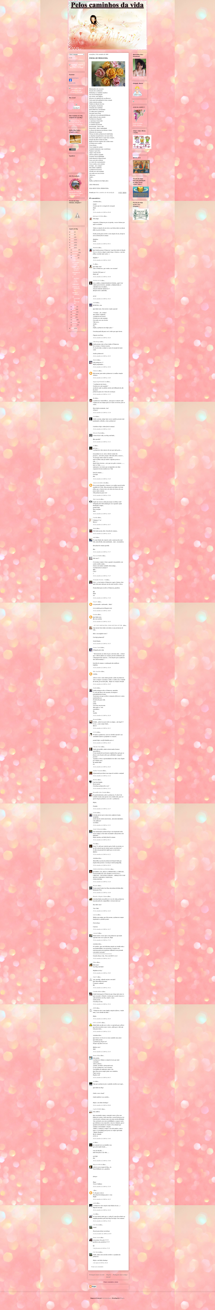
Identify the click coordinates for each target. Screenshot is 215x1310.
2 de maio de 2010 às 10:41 (100, 1263)
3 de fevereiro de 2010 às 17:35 (101, 1248)
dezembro (75, 250)
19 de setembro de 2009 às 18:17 (102, 958)
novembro (75, 252)
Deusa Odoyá (96, 1055)
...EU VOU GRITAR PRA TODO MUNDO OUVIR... (108, 625)
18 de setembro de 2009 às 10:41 (102, 299)
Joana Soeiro (96, 1237)
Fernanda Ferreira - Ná (99, 580)
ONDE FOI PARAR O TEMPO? (75, 268)
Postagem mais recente (96, 1274)
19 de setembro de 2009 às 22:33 (102, 1031)
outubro (75, 255)
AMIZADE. (75, 260)
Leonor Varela (97, 647)
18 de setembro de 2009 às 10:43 (102, 338)
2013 (72, 237)
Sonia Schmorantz (98, 829)
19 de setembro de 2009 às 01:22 (102, 854)
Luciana (95, 614)
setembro (75, 258)
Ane (94, 1214)
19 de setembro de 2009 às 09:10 (102, 865)
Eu (94, 264)
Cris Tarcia (96, 1225)
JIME (94, 1008)
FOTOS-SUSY (97, 280)
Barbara (95, 780)
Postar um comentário (97, 1267)
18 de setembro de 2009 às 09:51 (102, 244)
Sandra (95, 688)
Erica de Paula (97, 433)
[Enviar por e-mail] (119, 193)
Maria (94, 528)
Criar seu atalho (72, 82)
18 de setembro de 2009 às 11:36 (102, 412)
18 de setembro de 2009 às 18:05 (102, 611)
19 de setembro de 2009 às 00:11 (102, 840)
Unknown (95, 371)
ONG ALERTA (97, 1022)
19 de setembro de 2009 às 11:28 (102, 882)
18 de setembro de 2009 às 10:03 (102, 260)
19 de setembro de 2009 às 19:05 (102, 973)
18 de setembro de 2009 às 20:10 (102, 715)
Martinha (95, 248)
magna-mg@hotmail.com (100, 382)
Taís (94, 844)
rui (94, 446)
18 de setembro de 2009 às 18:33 (102, 643)
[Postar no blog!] (121, 193)
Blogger (122, 1298)
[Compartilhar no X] (122, 193)
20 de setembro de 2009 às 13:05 (102, 1138)
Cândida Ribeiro (97, 991)
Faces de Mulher (97, 556)
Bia (94, 398)
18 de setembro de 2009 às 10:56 (102, 367)
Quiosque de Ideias (98, 216)
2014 (72, 234)
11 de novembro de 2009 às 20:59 (102, 1234)
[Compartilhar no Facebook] (124, 193)
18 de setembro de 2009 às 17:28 (102, 598)
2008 (72, 328)
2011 (72, 242)
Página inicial (108, 1275)
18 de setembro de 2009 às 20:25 (102, 743)
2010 (72, 245)
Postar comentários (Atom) (111, 1282)
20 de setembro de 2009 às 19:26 (102, 1221)
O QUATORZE (97, 1109)
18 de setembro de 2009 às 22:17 (102, 809)
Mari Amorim (96, 499)
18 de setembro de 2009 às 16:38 (102, 533)
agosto (75, 307)
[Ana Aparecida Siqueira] (70, 81)
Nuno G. (95, 602)
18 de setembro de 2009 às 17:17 (102, 552)
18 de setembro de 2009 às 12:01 (102, 429)
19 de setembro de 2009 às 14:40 (102, 892)
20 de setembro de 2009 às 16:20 (102, 1210)
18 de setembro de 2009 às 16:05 (102, 514)
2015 (72, 232)
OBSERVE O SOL (76, 273)
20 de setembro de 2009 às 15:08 (102, 1161)
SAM (94, 416)
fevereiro (75, 322)
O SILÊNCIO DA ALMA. (75, 279)
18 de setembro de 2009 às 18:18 (102, 621)
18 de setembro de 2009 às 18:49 (102, 684)
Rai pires (95, 886)
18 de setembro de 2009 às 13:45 (102, 479)
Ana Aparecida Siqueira (73, 78)
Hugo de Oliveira (97, 1164)
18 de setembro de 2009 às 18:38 (102, 667)
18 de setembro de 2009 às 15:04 (102, 495)
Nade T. (95, 977)
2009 (72, 248)
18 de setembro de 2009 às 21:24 (102, 776)
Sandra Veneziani (98, 771)
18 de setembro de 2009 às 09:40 (102, 212)
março (74, 320)
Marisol (95, 360)
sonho (94, 1203)
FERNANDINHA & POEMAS (101, 869)
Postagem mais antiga (120, 1274)
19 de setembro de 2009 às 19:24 (102, 1004)
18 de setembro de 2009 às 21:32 (102, 788)
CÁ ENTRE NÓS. (75, 263)
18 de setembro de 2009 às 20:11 (102, 728)
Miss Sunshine (97, 671)
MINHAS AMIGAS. (75, 293)
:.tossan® (95, 933)
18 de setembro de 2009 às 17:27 (102, 576)
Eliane (95, 962)
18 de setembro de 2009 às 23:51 (102, 825)
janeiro (75, 325)
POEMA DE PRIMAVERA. (76, 288)
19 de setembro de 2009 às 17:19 (102, 940)
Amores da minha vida (99, 483)
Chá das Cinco (97, 747)
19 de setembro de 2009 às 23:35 (102, 1052)
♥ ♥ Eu (95, 732)
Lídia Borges (96, 342)
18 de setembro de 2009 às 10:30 (102, 277)
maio (74, 314)
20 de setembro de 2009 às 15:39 (102, 1186)
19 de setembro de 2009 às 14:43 (102, 911)
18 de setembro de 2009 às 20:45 (102, 767)
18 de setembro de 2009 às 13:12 (102, 442)
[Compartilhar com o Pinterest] (125, 193)
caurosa (95, 915)
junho (74, 312)
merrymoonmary (106, 1298)
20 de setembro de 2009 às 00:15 (102, 1077)
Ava (94, 1081)
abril (74, 317)
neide (94, 537)
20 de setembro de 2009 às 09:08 (102, 1105)
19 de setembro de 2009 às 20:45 (102, 1019)
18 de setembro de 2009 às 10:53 (102, 356)
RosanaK (95, 719)
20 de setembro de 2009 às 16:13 (102, 1199)
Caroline (95, 517)
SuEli (94, 303)
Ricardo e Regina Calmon (100, 896)
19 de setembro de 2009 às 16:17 (102, 929)
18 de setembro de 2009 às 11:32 (102, 394)
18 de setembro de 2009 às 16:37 (102, 524)
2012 (72, 240)
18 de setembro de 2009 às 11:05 (102, 378)
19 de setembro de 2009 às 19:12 (102, 988)
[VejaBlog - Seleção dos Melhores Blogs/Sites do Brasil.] (76, 65)
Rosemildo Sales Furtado (100, 792)
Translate (75, 58)
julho (74, 309)
